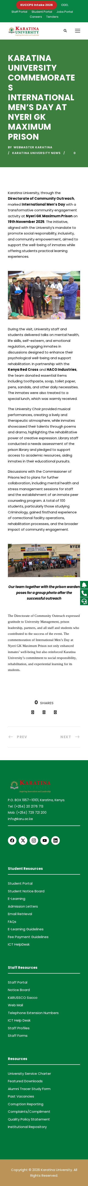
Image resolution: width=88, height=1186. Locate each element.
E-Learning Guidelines (26, 929)
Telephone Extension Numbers (33, 1012)
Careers (36, 17)
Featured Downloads (25, 1081)
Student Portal (42, 12)
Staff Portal (19, 12)
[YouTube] (44, 840)
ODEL (64, 5)
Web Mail (15, 1005)
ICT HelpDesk (19, 944)
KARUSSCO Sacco (22, 997)
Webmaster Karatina (33, 147)
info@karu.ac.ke (20, 819)
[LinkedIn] (55, 840)
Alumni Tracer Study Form (29, 1088)
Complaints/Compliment (29, 1111)
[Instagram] (34, 840)
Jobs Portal (64, 12)
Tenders (52, 17)
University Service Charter (29, 1073)
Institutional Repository (27, 1126)
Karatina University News (36, 153)
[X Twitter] (23, 840)
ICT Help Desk (19, 1020)
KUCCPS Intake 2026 (36, 5)
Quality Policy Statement (29, 1119)
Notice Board (19, 989)
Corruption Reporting (25, 1104)
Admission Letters (23, 906)
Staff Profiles (19, 1028)
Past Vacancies (21, 1096)
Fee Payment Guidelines (28, 936)
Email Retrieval (20, 913)
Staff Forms (18, 1035)
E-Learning (16, 898)
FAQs (12, 921)
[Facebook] (12, 840)
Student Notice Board (26, 891)
